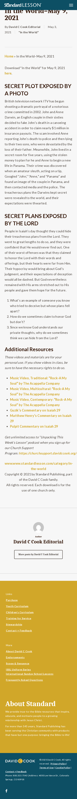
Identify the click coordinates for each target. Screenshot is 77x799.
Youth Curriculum (17, 606)
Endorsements (15, 657)
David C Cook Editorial (24, 26)
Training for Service (18, 618)
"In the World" (29, 32)
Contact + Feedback (19, 630)
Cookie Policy (62, 767)
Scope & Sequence (17, 663)
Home (9, 56)
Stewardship (14, 624)
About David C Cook (19, 651)
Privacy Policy (58, 763)
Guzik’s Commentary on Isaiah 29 (35, 410)
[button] (71, 5)
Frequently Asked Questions (24, 679)
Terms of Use (46, 767)
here (8, 73)
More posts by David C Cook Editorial (38, 554)
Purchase (12, 600)
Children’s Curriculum (20, 612)
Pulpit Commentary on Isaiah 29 (34, 426)
